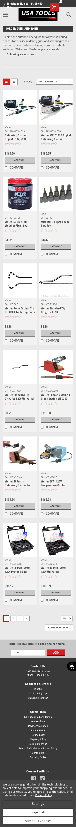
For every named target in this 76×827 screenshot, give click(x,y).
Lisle (43, 214)
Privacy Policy (38, 730)
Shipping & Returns (38, 698)
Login (32, 693)
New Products (38, 721)
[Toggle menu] (5, 14)
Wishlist (38, 689)
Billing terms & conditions (38, 717)
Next (66, 618)
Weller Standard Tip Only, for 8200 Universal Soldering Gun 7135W (19, 398)
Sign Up (43, 693)
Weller (8, 127)
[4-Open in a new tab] (33, 778)
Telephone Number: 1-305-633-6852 (25, 5)
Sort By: (28, 81)
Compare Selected (59, 627)
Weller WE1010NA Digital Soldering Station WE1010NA (56, 139)
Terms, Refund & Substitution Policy (38, 748)
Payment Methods (38, 726)
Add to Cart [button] (20, 160)
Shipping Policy (38, 739)
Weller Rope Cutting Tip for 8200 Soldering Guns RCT (20, 312)
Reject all (38, 812)
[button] (15, 131)
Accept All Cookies (38, 821)
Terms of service (38, 744)
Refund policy (38, 735)
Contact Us (38, 753)
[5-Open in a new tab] (42, 778)
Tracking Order (38, 757)
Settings (38, 803)
